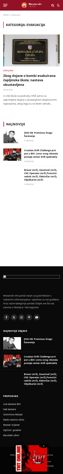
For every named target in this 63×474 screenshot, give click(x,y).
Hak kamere (9, 409)
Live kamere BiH (12, 404)
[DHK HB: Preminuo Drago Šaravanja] (12, 137)
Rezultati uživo (11, 435)
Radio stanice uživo (13, 419)
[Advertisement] (31, 225)
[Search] (53, 5)
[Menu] (5, 5)
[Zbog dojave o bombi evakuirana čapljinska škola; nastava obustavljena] (31, 50)
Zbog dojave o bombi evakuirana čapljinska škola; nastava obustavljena (29, 80)
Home (6, 14)
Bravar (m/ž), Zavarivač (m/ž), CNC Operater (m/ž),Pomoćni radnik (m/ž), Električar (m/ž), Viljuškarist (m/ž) (40, 174)
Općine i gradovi (12, 430)
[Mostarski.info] (31, 5)
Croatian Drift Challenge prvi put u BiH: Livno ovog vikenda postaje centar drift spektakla (41, 153)
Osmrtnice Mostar (13, 414)
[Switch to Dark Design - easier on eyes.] (58, 5)
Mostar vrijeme (11, 424)
